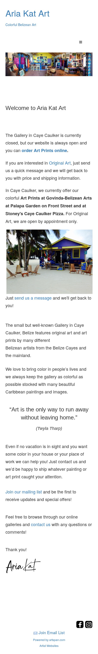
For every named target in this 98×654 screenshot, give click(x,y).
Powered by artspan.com (49, 640)
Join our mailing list (23, 491)
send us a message (33, 298)
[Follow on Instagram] (89, 627)
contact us (40, 524)
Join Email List (52, 632)
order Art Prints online (44, 150)
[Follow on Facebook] (80, 627)
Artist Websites (49, 646)
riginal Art (61, 163)
